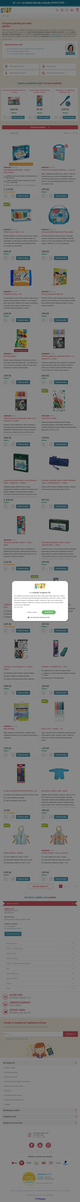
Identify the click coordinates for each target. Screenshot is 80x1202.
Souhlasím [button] (49, 612)
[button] (40, 617)
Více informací (18, 607)
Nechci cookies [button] (32, 612)
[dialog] (40, 601)
